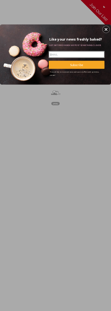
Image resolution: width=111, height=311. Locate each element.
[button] (106, 29)
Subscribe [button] (76, 64)
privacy (55, 103)
